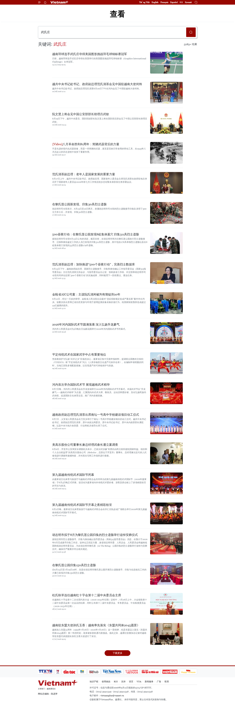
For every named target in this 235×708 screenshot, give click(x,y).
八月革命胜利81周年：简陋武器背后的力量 (90, 144)
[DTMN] (150, 672)
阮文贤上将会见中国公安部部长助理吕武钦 (80, 114)
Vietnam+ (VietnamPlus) (59, 2)
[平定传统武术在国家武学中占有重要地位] (166, 363)
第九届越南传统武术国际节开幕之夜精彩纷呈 (82, 504)
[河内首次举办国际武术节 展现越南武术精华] (166, 393)
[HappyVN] (188, 672)
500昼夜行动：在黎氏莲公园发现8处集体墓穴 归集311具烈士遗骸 (95, 234)
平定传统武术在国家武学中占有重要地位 (79, 354)
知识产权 (94, 681)
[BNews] (82, 672)
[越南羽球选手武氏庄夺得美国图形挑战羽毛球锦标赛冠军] (166, 63)
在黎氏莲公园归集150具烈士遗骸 (74, 565)
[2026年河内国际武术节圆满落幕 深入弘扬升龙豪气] (166, 333)
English (155, 2)
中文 (181, 2)
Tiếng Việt (144, 2)
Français (164, 2)
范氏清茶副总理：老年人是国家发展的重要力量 (83, 174)
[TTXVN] (45, 672)
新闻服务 (149, 681)
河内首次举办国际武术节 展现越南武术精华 (81, 384)
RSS (116, 681)
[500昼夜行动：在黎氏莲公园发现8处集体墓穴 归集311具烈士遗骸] (166, 243)
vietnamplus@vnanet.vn (112, 695)
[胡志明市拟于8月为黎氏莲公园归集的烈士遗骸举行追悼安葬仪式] (166, 543)
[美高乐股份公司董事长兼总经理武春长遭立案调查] (166, 453)
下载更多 (117, 653)
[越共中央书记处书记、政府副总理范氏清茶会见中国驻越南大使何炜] (166, 93)
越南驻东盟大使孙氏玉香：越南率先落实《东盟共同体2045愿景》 (96, 625)
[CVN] (131, 672)
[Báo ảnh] (170, 672)
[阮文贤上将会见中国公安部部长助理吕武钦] (166, 123)
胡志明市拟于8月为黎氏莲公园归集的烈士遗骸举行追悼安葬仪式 (95, 535)
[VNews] (58, 672)
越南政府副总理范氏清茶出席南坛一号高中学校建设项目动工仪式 (95, 414)
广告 (159, 681)
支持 (123, 681)
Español (174, 2)
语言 (131, 681)
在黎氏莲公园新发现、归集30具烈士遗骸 (79, 204)
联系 (167, 681)
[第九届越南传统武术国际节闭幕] (166, 483)
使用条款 (106, 681)
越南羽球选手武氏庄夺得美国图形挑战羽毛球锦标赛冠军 (89, 54)
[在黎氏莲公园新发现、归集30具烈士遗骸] (166, 213)
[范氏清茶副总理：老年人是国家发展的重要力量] (166, 183)
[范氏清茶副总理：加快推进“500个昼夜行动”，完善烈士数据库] (166, 273)
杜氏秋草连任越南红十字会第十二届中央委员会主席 (86, 595)
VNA (139, 681)
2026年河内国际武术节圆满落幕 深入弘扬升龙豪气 (86, 324)
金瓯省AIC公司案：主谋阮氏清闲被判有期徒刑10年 (86, 294)
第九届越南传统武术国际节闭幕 (73, 474)
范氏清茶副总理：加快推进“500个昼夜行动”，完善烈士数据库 (93, 264)
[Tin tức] (69, 672)
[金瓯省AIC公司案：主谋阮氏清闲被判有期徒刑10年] (166, 303)
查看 (117, 14)
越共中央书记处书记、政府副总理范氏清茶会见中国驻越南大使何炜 (97, 84)
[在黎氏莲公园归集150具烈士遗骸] (166, 574)
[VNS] (112, 672)
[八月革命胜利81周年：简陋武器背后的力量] (166, 153)
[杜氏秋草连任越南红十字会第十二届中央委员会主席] (166, 604)
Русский (188, 2)
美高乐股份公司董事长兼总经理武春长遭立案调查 (85, 444)
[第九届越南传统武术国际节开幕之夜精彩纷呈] (166, 513)
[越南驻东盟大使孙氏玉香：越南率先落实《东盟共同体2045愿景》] (166, 634)
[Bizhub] (93, 672)
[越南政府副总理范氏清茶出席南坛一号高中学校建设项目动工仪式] (166, 423)
